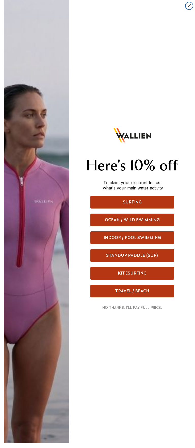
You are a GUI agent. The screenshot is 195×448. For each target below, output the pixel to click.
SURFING (132, 202)
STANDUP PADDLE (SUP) (132, 255)
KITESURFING (132, 273)
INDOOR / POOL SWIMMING (132, 238)
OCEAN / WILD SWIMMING (132, 220)
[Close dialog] (189, 6)
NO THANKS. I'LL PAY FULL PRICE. (132, 307)
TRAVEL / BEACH (132, 291)
